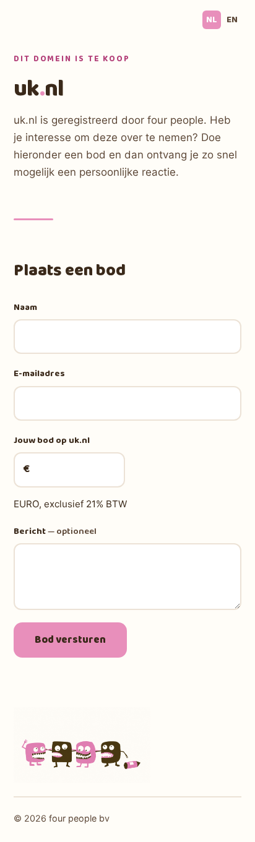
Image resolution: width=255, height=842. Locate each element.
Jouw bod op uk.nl (52, 440)
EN (232, 19)
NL (211, 19)
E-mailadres (39, 373)
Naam (25, 307)
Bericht (55, 531)
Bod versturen (70, 640)
